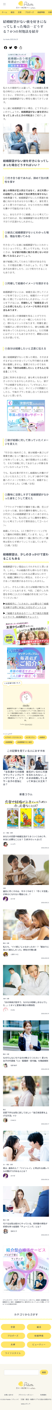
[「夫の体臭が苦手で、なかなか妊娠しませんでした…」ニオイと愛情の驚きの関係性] (26, 993)
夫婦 (13, 1345)
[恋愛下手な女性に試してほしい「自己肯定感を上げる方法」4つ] (26, 1104)
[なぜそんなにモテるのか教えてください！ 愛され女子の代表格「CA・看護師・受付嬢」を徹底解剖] (26, 1049)
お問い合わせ (8, 1395)
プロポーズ (29, 12)
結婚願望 (9, 742)
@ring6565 (28, 724)
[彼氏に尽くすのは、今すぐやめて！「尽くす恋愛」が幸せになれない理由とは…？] (26, 883)
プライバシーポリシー (26, 1395)
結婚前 (42, 737)
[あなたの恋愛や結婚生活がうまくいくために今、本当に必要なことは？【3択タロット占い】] (26, 828)
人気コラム (31, 737)
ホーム (4, 12)
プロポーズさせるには (13, 737)
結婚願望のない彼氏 (25, 742)
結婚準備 (41, 12)
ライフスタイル (13, 1353)
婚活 (12, 12)
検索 (44, 1373)
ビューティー (39, 1345)
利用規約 (43, 1395)
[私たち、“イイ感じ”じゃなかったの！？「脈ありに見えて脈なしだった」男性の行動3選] (26, 938)
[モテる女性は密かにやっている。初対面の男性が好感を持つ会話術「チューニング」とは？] (26, 1215)
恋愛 (19, 12)
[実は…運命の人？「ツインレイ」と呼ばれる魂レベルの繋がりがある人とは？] (26, 1159)
